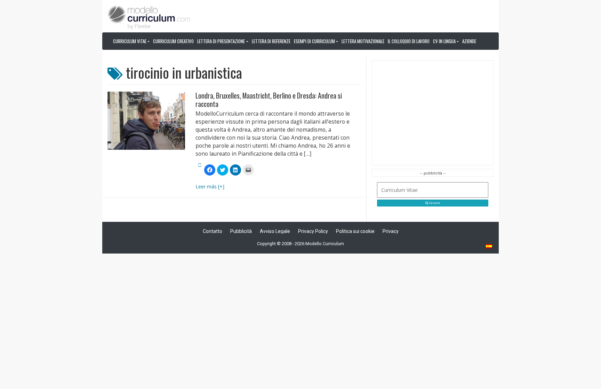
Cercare (434, 203)
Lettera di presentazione (221, 41)
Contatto (212, 231)
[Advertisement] (432, 113)
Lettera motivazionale (363, 41)
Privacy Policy (313, 231)
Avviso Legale (275, 231)
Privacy (391, 231)
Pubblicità (241, 231)
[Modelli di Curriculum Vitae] (489, 246)
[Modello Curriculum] (149, 16)
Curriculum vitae (129, 41)
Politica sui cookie (355, 231)
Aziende (469, 41)
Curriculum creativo (173, 41)
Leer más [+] (209, 186)
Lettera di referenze (271, 41)
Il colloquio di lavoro (409, 41)
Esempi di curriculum (314, 41)
